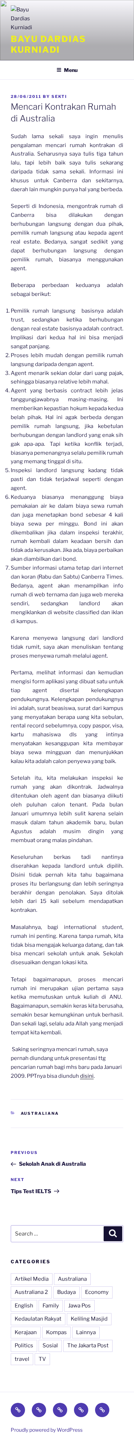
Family (51, 1305)
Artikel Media (32, 1279)
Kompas (56, 1332)
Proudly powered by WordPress (47, 1430)
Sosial (50, 1345)
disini (87, 1076)
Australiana (40, 1113)
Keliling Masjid (89, 1319)
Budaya (66, 1292)
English (24, 1305)
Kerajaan (26, 1332)
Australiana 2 (31, 1292)
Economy (97, 1292)
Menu (71, 70)
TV (42, 1359)
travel (22, 1359)
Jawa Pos (79, 1305)
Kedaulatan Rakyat (38, 1319)
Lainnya (86, 1332)
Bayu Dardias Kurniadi (48, 44)
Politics (24, 1345)
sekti (59, 96)
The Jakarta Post (88, 1345)
